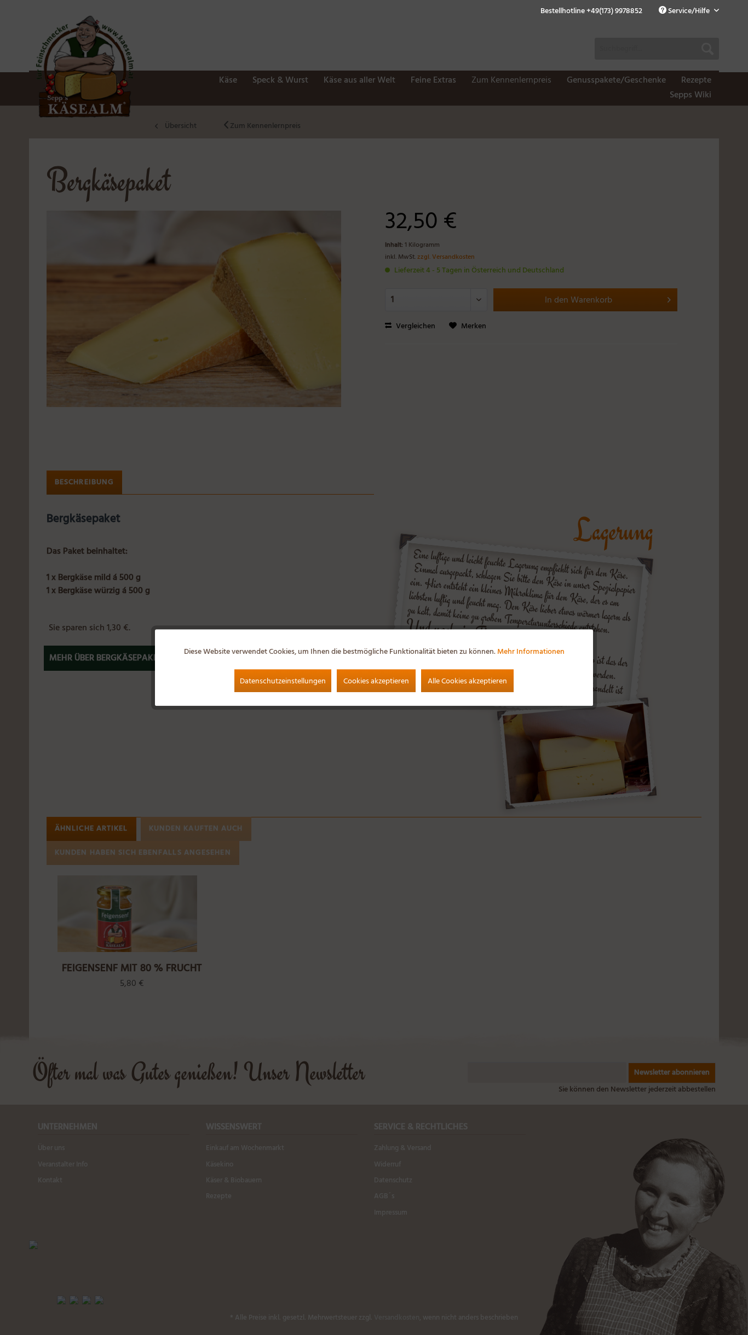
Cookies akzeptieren (376, 681)
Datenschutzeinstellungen (283, 681)
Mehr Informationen (531, 652)
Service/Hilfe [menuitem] (688, 11)
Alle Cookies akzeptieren (467, 681)
